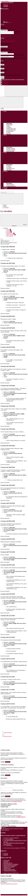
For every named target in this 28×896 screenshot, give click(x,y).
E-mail (15, 53)
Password (16, 33)
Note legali (5, 861)
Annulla (2, 761)
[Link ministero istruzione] (7, 2)
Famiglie (9, 232)
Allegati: (5, 255)
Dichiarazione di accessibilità (10, 865)
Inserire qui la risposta (18, 790)
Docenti (8, 230)
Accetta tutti (5, 805)
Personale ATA (10, 233)
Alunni (8, 229)
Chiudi (2, 64)
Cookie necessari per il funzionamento (9, 820)
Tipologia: (5, 253)
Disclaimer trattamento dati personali (9, 883)
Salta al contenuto (5, 1)
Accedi (2, 24)
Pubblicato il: (6, 251)
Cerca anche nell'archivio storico (9, 242)
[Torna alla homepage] (14, 79)
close (2, 108)
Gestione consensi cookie (9, 869)
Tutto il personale (11, 234)
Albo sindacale (9, 235)
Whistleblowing (7, 868)
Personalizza (4, 803)
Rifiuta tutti (12, 803)
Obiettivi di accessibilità (8, 866)
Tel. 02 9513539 (9, 839)
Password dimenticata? (6, 35)
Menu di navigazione (19, 225)
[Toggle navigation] (12, 102)
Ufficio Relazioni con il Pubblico (10, 864)
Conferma (8, 761)
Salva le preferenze (12, 826)
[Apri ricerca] (16, 91)
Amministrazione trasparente (9, 870)
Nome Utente (17, 31)
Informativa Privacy (7, 863)
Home (4, 205)
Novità (5, 206)
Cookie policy (6, 860)
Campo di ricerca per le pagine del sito (9, 191)
